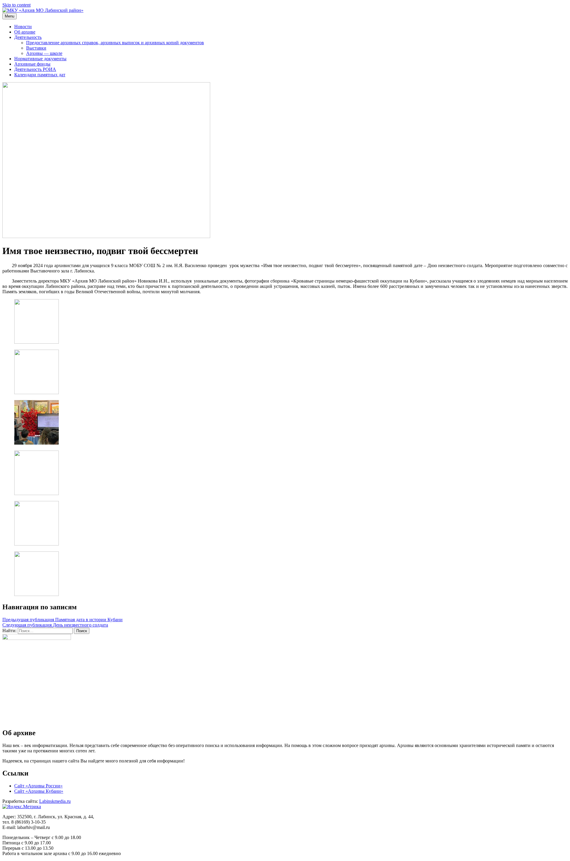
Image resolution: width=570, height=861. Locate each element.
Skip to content (16, 4)
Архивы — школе (44, 53)
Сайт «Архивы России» (38, 785)
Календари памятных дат (39, 74)
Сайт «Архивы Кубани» (38, 791)
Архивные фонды (32, 63)
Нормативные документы (40, 58)
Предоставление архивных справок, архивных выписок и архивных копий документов (115, 42)
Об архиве (24, 31)
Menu (9, 16)
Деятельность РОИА (35, 69)
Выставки (36, 47)
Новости (23, 26)
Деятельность (28, 37)
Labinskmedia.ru (55, 801)
